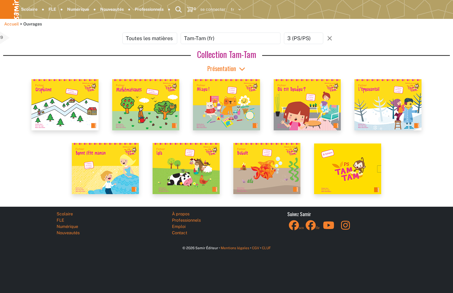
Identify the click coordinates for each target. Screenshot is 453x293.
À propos (181, 213)
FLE (52, 9)
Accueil (11, 24)
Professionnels (149, 9)
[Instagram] (345, 228)
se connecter (212, 9)
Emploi (179, 226)
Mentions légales (235, 248)
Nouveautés (112, 9)
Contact (179, 232)
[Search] (178, 9)
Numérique (78, 9)
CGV (255, 248)
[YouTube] (329, 228)
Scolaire (29, 9)
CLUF (266, 248)
